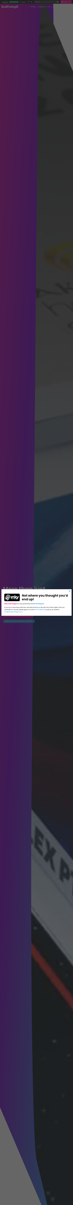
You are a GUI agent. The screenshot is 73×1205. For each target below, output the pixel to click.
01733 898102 (39, 610)
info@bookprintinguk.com (13, 612)
